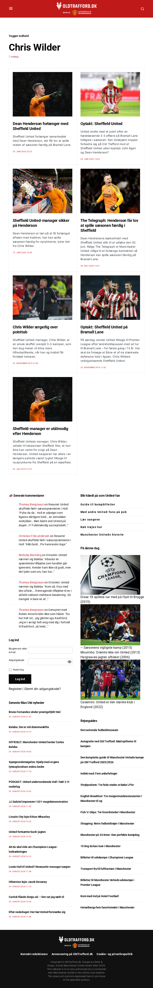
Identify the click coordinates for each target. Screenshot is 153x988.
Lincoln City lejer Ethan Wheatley (29, 816)
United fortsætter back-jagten (27, 831)
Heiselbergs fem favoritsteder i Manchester (107, 907)
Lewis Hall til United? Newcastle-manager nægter (39, 866)
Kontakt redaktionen (34, 954)
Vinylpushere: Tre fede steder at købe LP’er (107, 784)
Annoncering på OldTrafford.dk (72, 954)
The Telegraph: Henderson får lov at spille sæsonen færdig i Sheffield (109, 225)
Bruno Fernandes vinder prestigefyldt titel (35, 712)
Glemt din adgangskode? (42, 689)
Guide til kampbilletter (97, 504)
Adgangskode (16, 660)
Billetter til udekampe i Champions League (106, 857)
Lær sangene (90, 519)
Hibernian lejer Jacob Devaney (28, 881)
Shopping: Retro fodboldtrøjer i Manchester (107, 823)
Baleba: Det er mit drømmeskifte (29, 727)
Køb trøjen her (91, 527)
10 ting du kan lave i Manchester (100, 846)
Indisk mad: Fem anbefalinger (98, 773)
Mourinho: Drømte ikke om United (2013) (110, 652)
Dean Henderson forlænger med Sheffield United (40, 126)
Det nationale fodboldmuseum (99, 730)
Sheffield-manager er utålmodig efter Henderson (40, 431)
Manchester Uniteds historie (102, 534)
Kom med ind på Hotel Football (99, 896)
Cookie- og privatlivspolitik (114, 954)
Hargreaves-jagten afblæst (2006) (105, 657)
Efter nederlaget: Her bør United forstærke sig (37, 912)
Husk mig (18, 669)
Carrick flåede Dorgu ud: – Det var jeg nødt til (36, 897)
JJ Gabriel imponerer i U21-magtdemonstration (38, 801)
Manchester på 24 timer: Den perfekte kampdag (109, 834)
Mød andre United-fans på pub (103, 512)
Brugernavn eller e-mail (18, 650)
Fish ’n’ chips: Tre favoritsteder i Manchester (107, 812)
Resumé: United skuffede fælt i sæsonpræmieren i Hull (45, 540)
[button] (11, 8)
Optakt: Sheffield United (101, 123)
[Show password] (69, 662)
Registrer (15, 689)
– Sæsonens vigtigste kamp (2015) (106, 647)
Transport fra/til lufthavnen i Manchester (105, 868)
